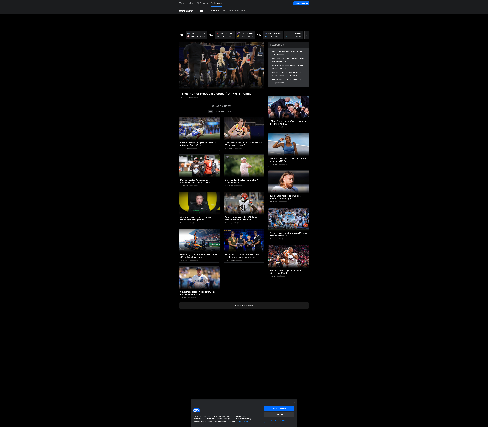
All (210, 112)
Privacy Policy (242, 421)
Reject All (279, 414)
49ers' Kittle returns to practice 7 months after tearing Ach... (285, 197)
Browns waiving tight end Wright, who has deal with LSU (287, 66)
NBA (230, 10)
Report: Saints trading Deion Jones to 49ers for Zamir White (198, 143)
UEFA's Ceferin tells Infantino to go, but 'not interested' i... (288, 122)
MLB (243, 10)
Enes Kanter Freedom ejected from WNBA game (216, 93)
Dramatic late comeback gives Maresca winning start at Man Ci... (288, 234)
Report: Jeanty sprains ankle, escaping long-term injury (288, 52)
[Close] (294, 402)
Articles (220, 112)
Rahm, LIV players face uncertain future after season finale (288, 59)
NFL (225, 10)
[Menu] (201, 10)
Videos (231, 112)
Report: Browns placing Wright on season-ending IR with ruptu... (241, 218)
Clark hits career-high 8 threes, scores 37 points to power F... (243, 143)
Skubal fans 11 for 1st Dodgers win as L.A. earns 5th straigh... (197, 293)
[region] (244, 413)
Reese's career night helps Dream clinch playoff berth (286, 271)
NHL (237, 10)
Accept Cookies (279, 408)
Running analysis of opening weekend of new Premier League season (288, 74)
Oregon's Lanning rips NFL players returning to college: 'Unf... (196, 218)
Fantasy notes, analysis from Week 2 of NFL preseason (288, 81)
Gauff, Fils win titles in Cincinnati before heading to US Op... (288, 159)
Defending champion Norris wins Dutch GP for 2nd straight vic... (198, 255)
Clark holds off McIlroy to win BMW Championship (241, 181)
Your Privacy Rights (279, 420)
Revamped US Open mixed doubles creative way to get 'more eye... (242, 255)
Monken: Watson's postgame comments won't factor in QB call (196, 181)
